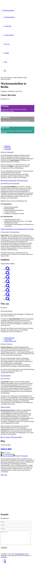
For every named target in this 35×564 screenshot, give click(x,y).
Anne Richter (8, 339)
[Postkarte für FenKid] (7, 286)
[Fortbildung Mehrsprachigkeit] (7, 299)
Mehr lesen (4, 475)
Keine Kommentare (8, 456)
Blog (5, 62)
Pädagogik (7, 146)
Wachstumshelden (9, 17)
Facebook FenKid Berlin (9, 180)
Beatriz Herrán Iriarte (10, 341)
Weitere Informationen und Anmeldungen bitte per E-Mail (17, 229)
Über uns (7, 44)
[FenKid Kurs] (7, 278)
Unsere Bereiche (9, 35)
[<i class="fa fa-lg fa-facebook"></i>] (4, 71)
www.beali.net (6, 437)
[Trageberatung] (7, 282)
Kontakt (6, 53)
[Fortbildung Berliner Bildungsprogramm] (7, 291)
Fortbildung (7, 147)
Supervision (7, 149)
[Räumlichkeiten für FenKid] (7, 269)
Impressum (4, 557)
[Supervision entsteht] (7, 274)
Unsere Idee (7, 26)
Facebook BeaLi (23, 180)
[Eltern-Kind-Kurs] (7, 295)
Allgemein (25, 456)
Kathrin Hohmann (9, 338)
